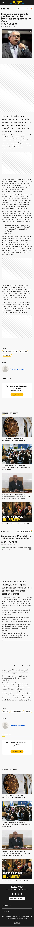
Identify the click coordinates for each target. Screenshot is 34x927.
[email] (13, 24)
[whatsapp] (5, 24)
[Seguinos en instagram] (18, 894)
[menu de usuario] (31, 2)
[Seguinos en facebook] (22, 894)
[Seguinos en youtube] (15, 894)
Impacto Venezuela (17, 369)
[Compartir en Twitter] (10, 24)
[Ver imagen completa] (30, 31)
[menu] (3, 2)
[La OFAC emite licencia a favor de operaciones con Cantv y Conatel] (17, 427)
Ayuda (25, 918)
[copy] (16, 24)
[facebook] (7, 24)
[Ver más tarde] (2, 24)
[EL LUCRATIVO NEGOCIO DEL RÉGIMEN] (17, 512)
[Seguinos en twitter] (12, 894)
